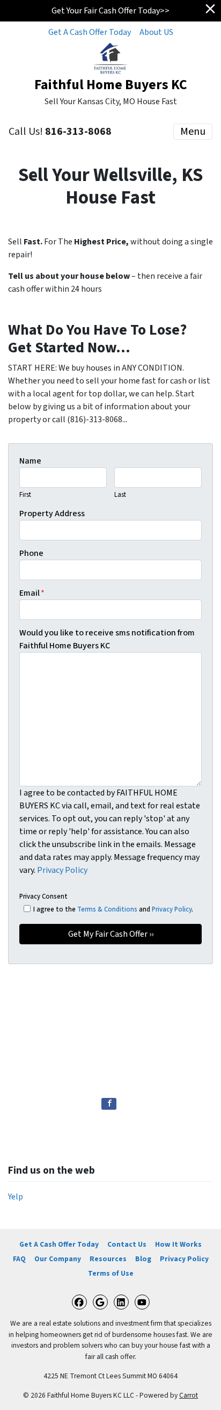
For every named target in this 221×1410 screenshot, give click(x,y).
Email (32, 593)
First (25, 495)
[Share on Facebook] (108, 1104)
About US (156, 32)
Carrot (188, 1395)
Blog (143, 1259)
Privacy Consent (43, 896)
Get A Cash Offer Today (89, 32)
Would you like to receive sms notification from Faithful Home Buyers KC (107, 639)
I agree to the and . (113, 909)
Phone (31, 553)
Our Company (57, 1259)
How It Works (178, 1244)
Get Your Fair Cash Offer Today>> (110, 11)
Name (30, 461)
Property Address (52, 513)
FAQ (19, 1259)
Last (120, 495)
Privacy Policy (62, 870)
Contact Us (126, 1244)
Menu (192, 131)
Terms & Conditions (107, 909)
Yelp (15, 1197)
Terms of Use (111, 1273)
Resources (108, 1259)
